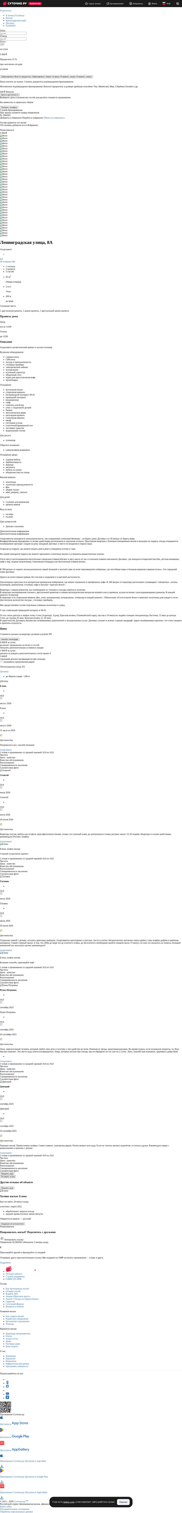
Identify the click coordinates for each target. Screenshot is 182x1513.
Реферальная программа (17, 1363)
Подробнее (5, 1262)
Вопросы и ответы (15, 1306)
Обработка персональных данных (16, 1511)
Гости (3, 41)
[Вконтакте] (7, 1390)
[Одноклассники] (7, 1383)
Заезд (2, 30)
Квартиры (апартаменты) (18, 1333)
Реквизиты (11, 1361)
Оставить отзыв (8, 1177)
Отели (9, 1336)
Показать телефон (9, 107)
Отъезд (3, 36)
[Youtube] (7, 1394)
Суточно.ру (21, 1501)
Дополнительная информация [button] (14, 531)
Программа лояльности (17, 1366)
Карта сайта (6, 1506)
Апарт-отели (12, 1338)
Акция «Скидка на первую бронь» (22, 1299)
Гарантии (10, 1301)
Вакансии (10, 1358)
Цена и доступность (9, 95)
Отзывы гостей (13, 1291)
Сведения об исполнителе (12, 1224)
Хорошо (123, 1502)
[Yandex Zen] (7, 1398)
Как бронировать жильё (17, 1288)
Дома (8, 1341)
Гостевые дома (13, 1344)
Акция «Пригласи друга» (18, 1296)
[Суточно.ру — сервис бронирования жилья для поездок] (15, 3)
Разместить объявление (17, 1319)
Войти (154, 3)
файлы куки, (69, 1502)
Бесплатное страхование (17, 1321)
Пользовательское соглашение (14, 1509)
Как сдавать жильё (15, 1316)
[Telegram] (7, 1379)
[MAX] (7, 1387)
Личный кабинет (14, 1274)
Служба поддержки (15, 1276)
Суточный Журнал (15, 1304)
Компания (10, 1356)
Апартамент (6, 750)
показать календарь (9, 639)
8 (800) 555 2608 (13, 1279)
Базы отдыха (12, 1346)
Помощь (10, 1324)
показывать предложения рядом (18, 662)
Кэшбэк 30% (12, 1294)
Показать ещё (7, 1174)
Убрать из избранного (54, 118)
